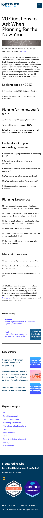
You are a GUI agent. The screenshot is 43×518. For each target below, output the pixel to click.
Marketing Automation (12, 422)
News (23, 51)
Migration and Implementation (15, 426)
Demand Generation (11, 419)
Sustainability (8, 445)
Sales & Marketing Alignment (14, 439)
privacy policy (10, 505)
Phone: (5, 472)
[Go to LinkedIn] (4, 479)
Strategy (6, 442)
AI (4, 413)
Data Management (10, 416)
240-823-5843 (15, 472)
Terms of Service (30, 505)
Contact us (6, 298)
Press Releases (9, 432)
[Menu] (39, 5)
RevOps (6, 436)
